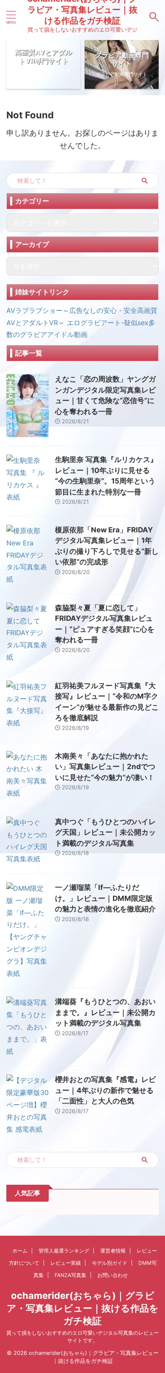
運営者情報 (113, 1250)
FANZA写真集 (70, 1275)
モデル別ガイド (109, 1263)
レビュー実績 (65, 1263)
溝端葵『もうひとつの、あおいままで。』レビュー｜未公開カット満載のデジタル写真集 (105, 1012)
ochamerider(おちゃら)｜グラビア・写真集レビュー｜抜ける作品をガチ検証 (83, 1308)
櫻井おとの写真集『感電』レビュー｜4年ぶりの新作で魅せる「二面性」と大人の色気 (105, 1090)
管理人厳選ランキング (63, 1250)
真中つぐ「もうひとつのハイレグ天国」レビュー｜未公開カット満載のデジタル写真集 (105, 832)
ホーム (20, 1250)
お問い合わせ (112, 1275)
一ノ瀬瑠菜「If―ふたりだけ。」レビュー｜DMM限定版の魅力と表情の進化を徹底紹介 (105, 898)
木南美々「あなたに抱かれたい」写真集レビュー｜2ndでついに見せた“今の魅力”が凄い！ (105, 767)
